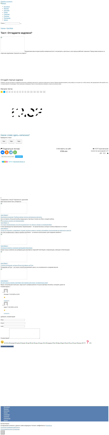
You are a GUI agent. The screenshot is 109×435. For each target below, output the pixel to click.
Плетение (7, 14)
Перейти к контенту (6, 1)
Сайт (2, 326)
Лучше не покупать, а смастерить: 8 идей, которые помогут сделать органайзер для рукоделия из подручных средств (36, 230)
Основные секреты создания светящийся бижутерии (16, 248)
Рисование (7, 18)
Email (2, 323)
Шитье (6, 20)
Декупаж (6, 10)
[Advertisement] (42, 65)
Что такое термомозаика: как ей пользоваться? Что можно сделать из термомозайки (26, 225)
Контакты (49, 425)
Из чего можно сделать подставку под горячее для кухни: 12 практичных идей (24, 283)
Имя (2, 320)
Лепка (6, 12)
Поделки (6, 16)
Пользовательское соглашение (10, 429)
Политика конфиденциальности (10, 427)
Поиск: (3, 23)
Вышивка (7, 6)
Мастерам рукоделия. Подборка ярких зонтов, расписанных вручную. (21, 217)
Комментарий (5, 338)
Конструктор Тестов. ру (19, 161)
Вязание (6, 8)
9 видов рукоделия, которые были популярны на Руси (17, 265)
